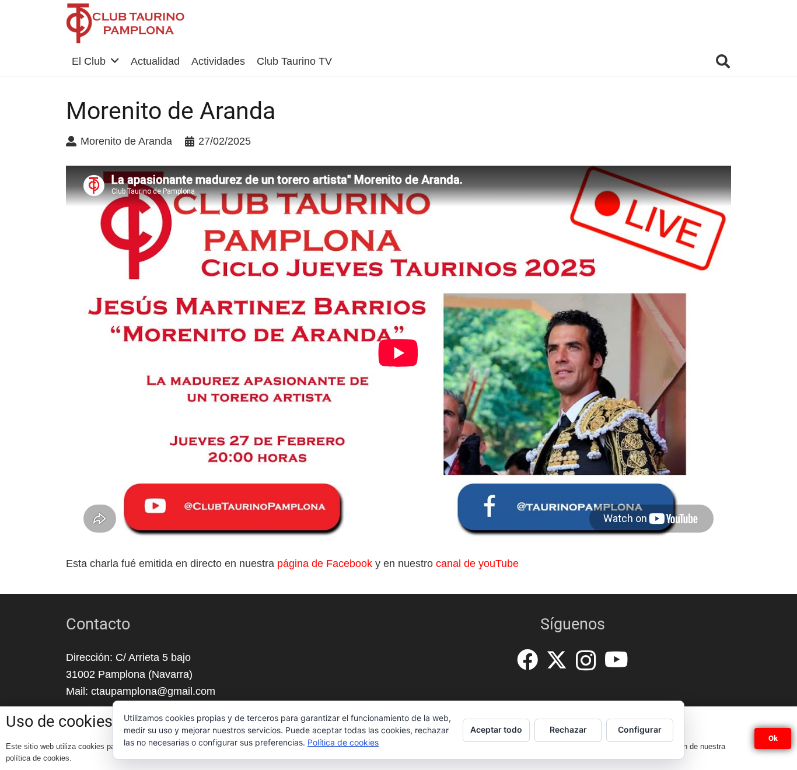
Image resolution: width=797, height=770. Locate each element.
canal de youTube (477, 563)
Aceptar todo (496, 729)
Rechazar (568, 729)
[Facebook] (527, 659)
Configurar (640, 729)
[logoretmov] (125, 23)
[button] (722, 61)
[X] (556, 660)
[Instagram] (586, 661)
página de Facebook (324, 563)
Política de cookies (343, 742)
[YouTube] (616, 659)
